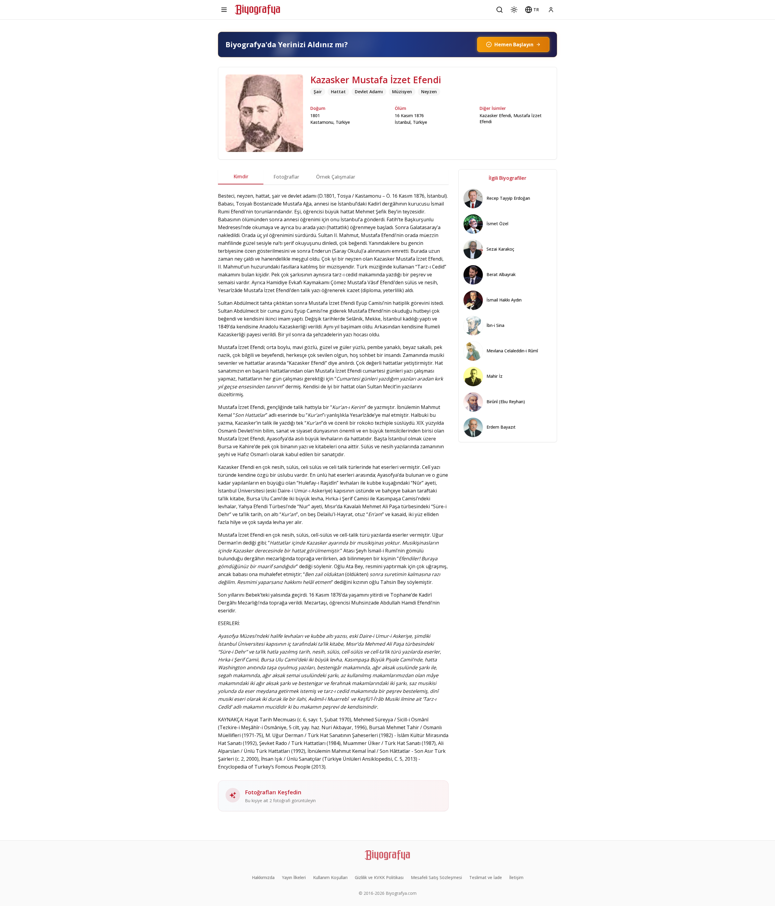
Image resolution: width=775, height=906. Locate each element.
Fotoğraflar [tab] (286, 176)
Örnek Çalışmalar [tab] (335, 176)
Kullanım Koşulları (330, 877)
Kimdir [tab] (240, 176)
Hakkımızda (263, 877)
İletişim (516, 877)
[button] (532, 10)
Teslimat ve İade (485, 877)
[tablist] (333, 176)
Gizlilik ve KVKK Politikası (379, 877)
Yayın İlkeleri (294, 877)
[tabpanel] (333, 501)
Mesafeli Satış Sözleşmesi (436, 877)
